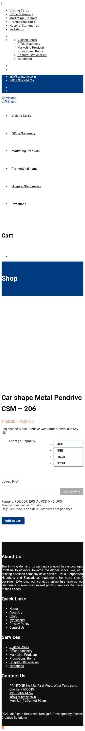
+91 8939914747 (22, 80)
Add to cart (13, 520)
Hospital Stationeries (24, 25)
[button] (68, 444)
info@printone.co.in (22, 76)
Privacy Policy (19, 624)
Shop (13, 616)
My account (17, 620)
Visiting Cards (19, 10)
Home (13, 609)
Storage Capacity (22, 441)
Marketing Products (23, 18)
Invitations (16, 29)
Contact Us (17, 627)
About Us (15, 612)
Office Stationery (21, 14)
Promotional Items (22, 22)
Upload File (10, 481)
